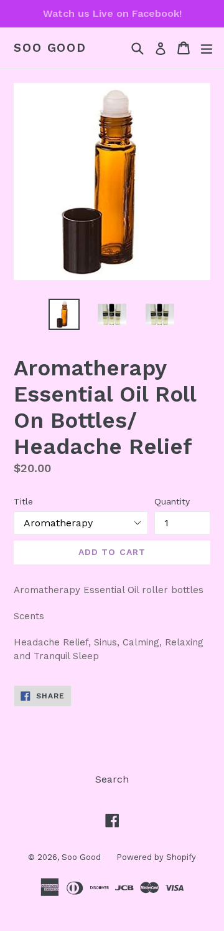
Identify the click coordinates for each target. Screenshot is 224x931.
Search (112, 779)
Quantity (172, 501)
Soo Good (50, 48)
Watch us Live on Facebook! (112, 13)
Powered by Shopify (156, 857)
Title (23, 501)
